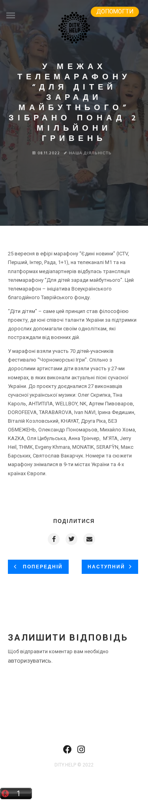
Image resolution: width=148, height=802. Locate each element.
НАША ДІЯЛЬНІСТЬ (90, 153)
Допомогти (114, 11)
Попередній (42, 567)
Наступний (106, 567)
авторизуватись (29, 660)
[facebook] (53, 539)
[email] (89, 539)
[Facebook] (67, 751)
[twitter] (71, 539)
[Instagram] (81, 751)
